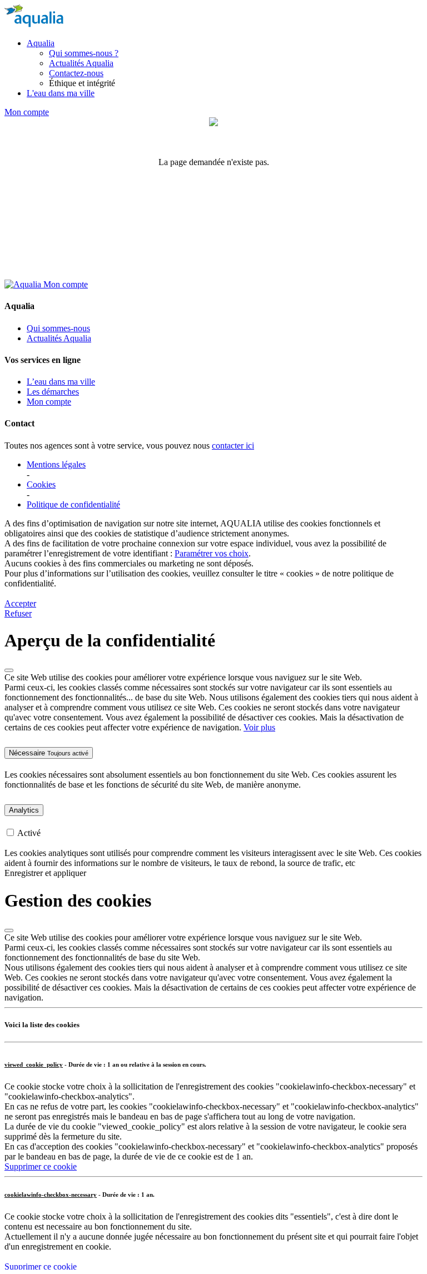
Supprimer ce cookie (40, 1166)
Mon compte (26, 112)
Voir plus (259, 727)
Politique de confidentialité (73, 504)
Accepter (20, 603)
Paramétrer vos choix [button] (212, 553)
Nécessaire (48, 753)
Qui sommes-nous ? (83, 53)
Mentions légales (56, 464)
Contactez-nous (76, 73)
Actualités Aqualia (81, 63)
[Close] (8, 670)
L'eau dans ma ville (61, 93)
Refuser (18, 613)
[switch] (10, 832)
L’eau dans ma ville (61, 381)
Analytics (24, 810)
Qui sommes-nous (58, 328)
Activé (29, 833)
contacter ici (233, 445)
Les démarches (53, 391)
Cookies (41, 484)
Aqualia (40, 43)
